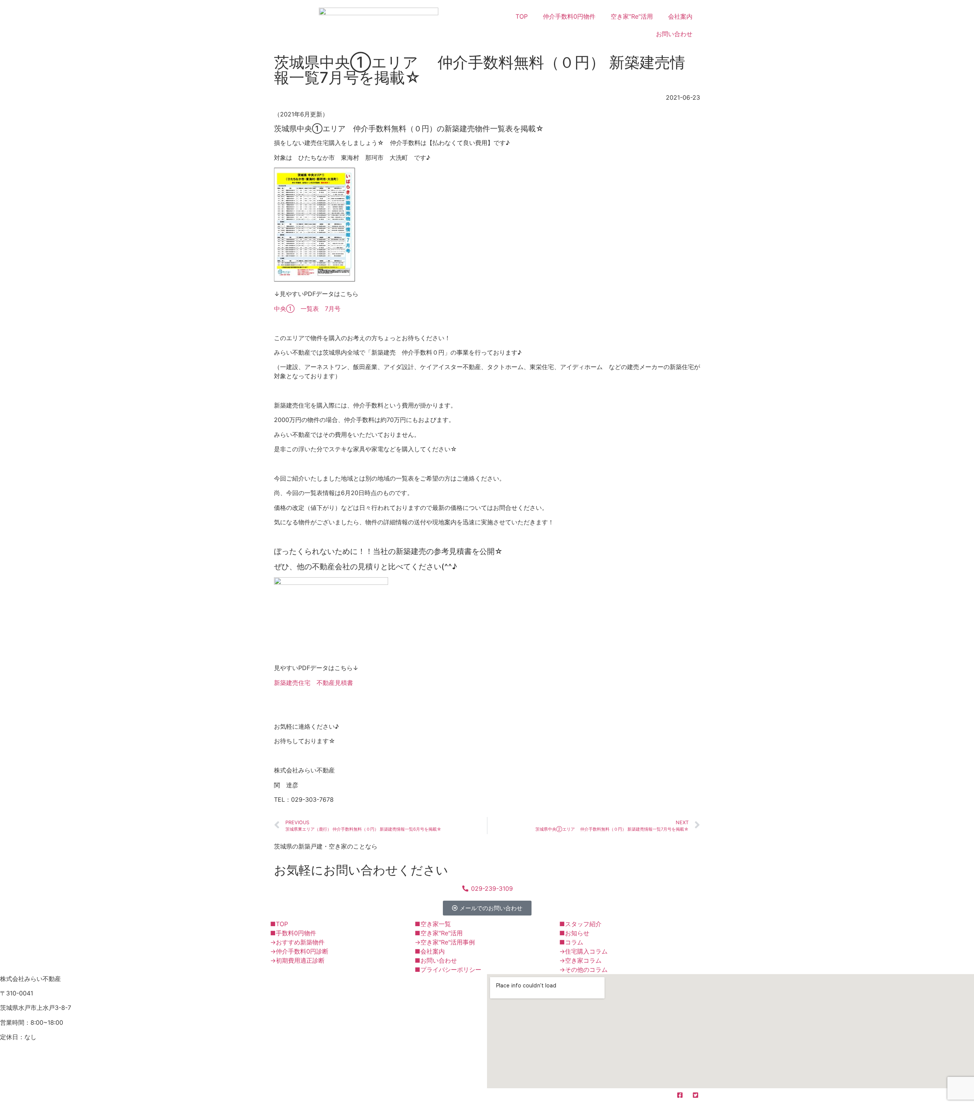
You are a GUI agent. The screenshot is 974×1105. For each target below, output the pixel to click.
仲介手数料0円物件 (569, 16)
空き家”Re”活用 (632, 16)
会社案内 (680, 16)
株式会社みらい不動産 (317, 1096)
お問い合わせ (674, 34)
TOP (522, 16)
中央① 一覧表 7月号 (307, 308)
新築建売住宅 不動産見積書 (313, 682)
